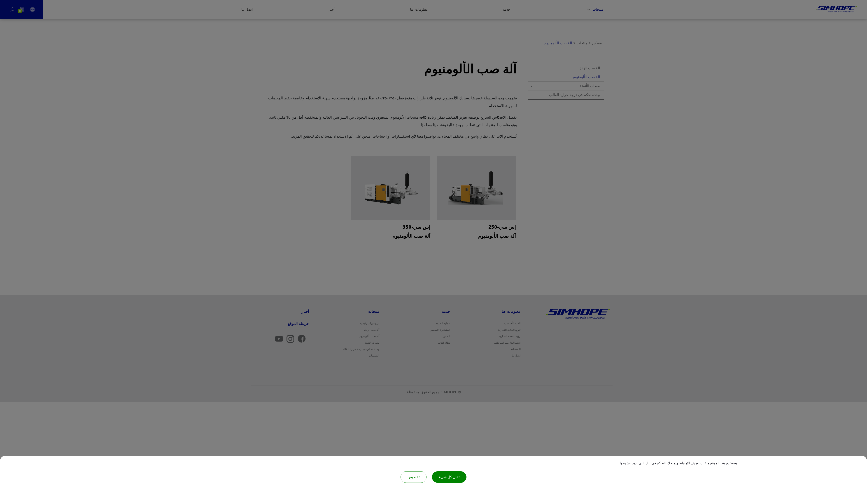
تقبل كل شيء (449, 476)
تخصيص (414, 476)
